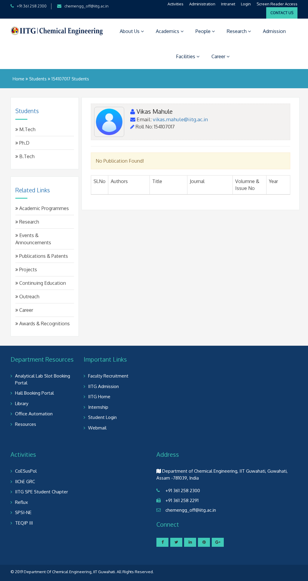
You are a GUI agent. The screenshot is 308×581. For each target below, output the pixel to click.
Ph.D (23, 143)
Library (21, 403)
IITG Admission (103, 386)
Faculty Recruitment (108, 376)
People (204, 31)
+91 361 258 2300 (32, 6)
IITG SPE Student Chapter (41, 492)
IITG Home (99, 396)
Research (237, 31)
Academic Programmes (43, 208)
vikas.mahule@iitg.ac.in (180, 119)
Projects (27, 269)
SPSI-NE (23, 512)
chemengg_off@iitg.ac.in (86, 6)
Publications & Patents (43, 256)
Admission (274, 31)
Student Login (102, 417)
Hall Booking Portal (34, 393)
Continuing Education (42, 283)
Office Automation (34, 414)
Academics (168, 31)
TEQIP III (24, 523)
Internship (98, 407)
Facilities (186, 56)
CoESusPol (26, 471)
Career (218, 56)
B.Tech (26, 156)
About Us (130, 31)
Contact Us (281, 13)
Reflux (21, 502)
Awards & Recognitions (44, 324)
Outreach (28, 297)
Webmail (97, 428)
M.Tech (26, 129)
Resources (25, 424)
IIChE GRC (25, 481)
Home (18, 78)
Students (38, 78)
